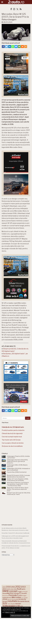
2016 (12, 589)
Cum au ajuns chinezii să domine (13, 443)
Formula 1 (13, 595)
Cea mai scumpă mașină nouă (12, 436)
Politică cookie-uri (10, 612)
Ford (7, 595)
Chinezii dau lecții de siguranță (12, 433)
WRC (21, 606)
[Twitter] (6, 46)
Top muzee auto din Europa (11, 440)
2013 (23, 587)
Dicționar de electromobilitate (12, 446)
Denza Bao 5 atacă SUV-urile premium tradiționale (15, 533)
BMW (5, 591)
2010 (8, 587)
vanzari (18, 603)
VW (18, 606)
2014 (4, 589)
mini (22, 597)
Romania (20, 601)
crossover (25, 591)
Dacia (4, 593)
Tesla (8, 603)
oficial (4, 599)
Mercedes (16, 597)
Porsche (14, 599)
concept (13, 591)
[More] (25, 46)
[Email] (19, 46)
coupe (20, 591)
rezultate (12, 601)
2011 (13, 587)
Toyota (13, 604)
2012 (18, 586)
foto (20, 595)
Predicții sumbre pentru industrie (13, 430)
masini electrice (6, 597)
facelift (24, 593)
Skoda (27, 601)
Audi (19, 589)
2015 (8, 589)
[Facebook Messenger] (16, 46)
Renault (4, 601)
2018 (15, 589)
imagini (24, 595)
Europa (16, 593)
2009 (4, 587)
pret (17, 599)
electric (9, 593)
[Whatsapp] (12, 46)
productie (22, 599)
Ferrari (4, 595)
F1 (20, 593)
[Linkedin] (9, 46)
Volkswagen (9, 605)
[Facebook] (3, 46)
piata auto (9, 599)
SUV (4, 603)
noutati (25, 597)
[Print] (22, 46)
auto (23, 589)
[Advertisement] (16, 509)
